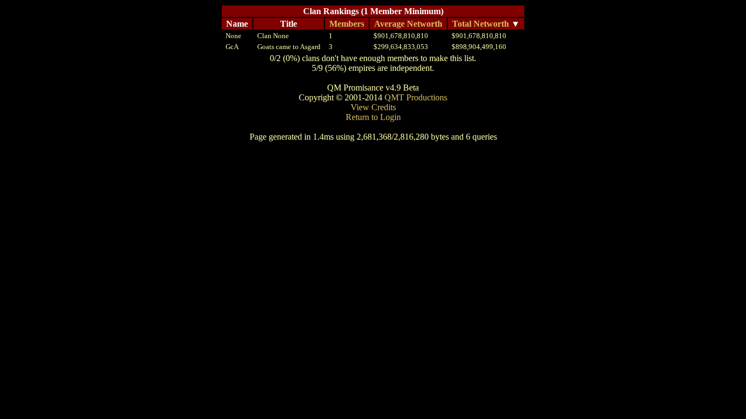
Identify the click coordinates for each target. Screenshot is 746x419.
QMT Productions (415, 97)
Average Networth (408, 23)
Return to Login (373, 117)
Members (346, 23)
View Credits (373, 107)
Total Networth (480, 23)
